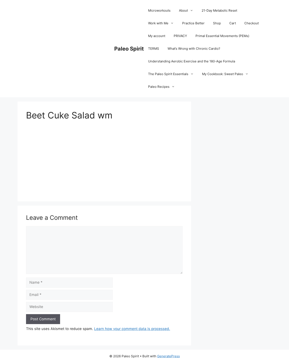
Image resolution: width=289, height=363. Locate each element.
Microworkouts (159, 10)
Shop (217, 23)
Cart (232, 23)
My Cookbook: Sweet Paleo (222, 74)
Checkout (251, 23)
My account (156, 36)
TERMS (153, 49)
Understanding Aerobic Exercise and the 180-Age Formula (191, 61)
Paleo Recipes (158, 87)
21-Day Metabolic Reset (219, 10)
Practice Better (193, 23)
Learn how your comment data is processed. (132, 329)
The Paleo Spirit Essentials (168, 74)
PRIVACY (180, 36)
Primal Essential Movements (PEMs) (222, 36)
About (183, 10)
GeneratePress (168, 356)
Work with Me (158, 23)
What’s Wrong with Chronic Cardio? (194, 49)
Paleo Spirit (129, 48)
